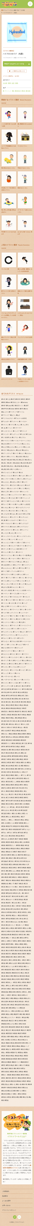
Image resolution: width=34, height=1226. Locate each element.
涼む (4, 915)
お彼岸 (11, 460)
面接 (20, 1078)
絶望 (23, 979)
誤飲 (4, 1033)
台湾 (4, 753)
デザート (21, 571)
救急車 (14, 848)
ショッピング (7, 543)
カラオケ (14, 485)
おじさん (11, 447)
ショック (20, 539)
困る (29, 762)
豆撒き (5, 1036)
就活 (13, 791)
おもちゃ (29, 453)
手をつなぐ (27, 829)
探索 (4, 845)
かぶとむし (6, 482)
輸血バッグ (25, 1046)
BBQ (4, 402)
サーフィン (23, 520)
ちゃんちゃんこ (7, 568)
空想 (4, 966)
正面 (4, 887)
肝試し (26, 992)
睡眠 (8, 957)
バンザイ (29, 609)
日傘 (19, 858)
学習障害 (20, 778)
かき (21, 472)
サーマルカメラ (7, 523)
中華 (15, 692)
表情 (21, 1021)
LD (14, 405)
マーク (22, 651)
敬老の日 (10, 852)
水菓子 (9, 896)
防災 (17, 1072)
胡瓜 (20, 995)
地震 (13, 766)
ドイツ (16, 578)
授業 (8, 842)
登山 (20, 947)
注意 (10, 906)
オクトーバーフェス (15, 444)
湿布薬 (26, 915)
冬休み (12, 724)
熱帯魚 (29, 931)
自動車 (12, 1001)
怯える (9, 817)
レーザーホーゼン (8, 676)
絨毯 (10, 979)
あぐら (13, 415)
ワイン (28, 683)
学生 (14, 778)
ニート (22, 587)
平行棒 (14, 801)
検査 (23, 880)
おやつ (5, 456)
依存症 (25, 711)
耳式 (21, 986)
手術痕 (21, 833)
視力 (17, 1024)
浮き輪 (14, 909)
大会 (29, 769)
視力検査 (23, 1024)
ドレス (28, 581)
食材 (20, 1087)
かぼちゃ (14, 482)
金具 (13, 1065)
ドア (4, 578)
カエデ (16, 472)
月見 (4, 871)
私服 (4, 963)
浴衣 (19, 909)
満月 (4, 919)
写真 (4, 724)
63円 (13, 399)
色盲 (13, 1005)
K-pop (9, 405)
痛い (13, 944)
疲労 (25, 941)
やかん (30, 660)
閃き (23, 1068)
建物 (28, 804)
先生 (25, 718)
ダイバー (5, 562)
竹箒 (17, 966)
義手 (29, 982)
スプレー (13, 552)
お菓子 (30, 463)
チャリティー (27, 565)
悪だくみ (11, 823)
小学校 (20, 788)
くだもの (13, 498)
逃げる (9, 1049)
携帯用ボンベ (11, 845)
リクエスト (6, 670)
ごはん (13, 514)
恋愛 (14, 817)
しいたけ (5, 533)
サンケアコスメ (23, 527)
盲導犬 (9, 954)
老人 (4, 986)
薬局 (28, 1014)
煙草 (20, 928)
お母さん (29, 460)
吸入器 (24, 753)
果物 (28, 874)
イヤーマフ (17, 428)
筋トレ (27, 966)
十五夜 (25, 743)
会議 (26, 705)
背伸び (15, 995)
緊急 (27, 979)
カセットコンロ (7, 476)
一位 (14, 686)
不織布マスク (17, 689)
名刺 (13, 753)
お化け (27, 456)
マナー (19, 654)
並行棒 (30, 689)
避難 (4, 1059)
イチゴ (12, 425)
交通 (10, 699)
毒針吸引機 (28, 890)
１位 (8, 399)
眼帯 (25, 954)
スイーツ (27, 543)
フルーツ (5, 638)
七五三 (19, 686)
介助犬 (27, 699)
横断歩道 (5, 884)
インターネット (7, 431)
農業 (4, 1049)
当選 (23, 807)
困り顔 (24, 762)
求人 (23, 896)
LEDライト (19, 405)
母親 (21, 890)
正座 (26, 884)
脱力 (8, 998)
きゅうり (5, 498)
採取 (13, 842)
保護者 (15, 715)
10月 (4, 399)
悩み (23, 820)
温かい (15, 915)
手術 (15, 833)
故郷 (4, 848)
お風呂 (5, 469)
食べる (13, 1084)
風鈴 (29, 1081)
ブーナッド (14, 625)
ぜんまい (5, 558)
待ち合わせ (6, 810)
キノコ (22, 488)
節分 (14, 970)
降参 (21, 1072)
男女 (15, 941)
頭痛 (8, 1081)
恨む (19, 817)
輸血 (19, 1046)
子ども (24, 775)
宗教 (8, 782)
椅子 (4, 880)
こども (25, 511)
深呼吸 (9, 915)
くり (20, 501)
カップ (29, 476)
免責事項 (5, 1196)
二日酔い (26, 695)
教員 (23, 848)
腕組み (17, 998)
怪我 (9, 83)
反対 (19, 750)
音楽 (29, 1078)
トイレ (22, 578)
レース (18, 676)
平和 (8, 801)
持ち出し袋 (6, 839)
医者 (14, 743)
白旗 (29, 947)
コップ (19, 511)
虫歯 (24, 1017)
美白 (20, 982)
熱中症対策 (12, 931)
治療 (26, 899)
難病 (19, 1075)
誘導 (29, 1030)
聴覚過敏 (5, 992)
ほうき (5, 648)
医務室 (22, 737)
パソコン (5, 603)
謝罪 (20, 1033)
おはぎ (19, 450)
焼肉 (13, 928)
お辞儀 (18, 466)
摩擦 (18, 845)
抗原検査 (13, 836)
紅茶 (27, 973)
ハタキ (12, 603)
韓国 (25, 1078)
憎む (27, 826)
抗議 (18, 836)
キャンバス (24, 492)
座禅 (17, 804)
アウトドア (6, 415)
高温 (10, 1097)
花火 (28, 1005)
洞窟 (29, 906)
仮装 (29, 702)
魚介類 (26, 1097)
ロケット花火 (14, 683)
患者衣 (18, 820)
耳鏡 (26, 986)
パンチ (5, 613)
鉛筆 (7, 1068)
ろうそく (5, 683)
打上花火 (5, 836)
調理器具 (10, 1033)
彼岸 (27, 807)
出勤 (26, 727)
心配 (12, 810)
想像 (4, 826)
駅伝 (25, 1091)
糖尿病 (9, 973)
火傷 (22, 919)
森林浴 (26, 877)
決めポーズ (10, 899)
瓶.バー (9, 938)
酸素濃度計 (25, 1062)
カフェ (21, 479)
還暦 (15, 1059)
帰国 (22, 797)
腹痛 (22, 998)
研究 (20, 957)
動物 (15, 734)
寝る (26, 785)
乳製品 (26, 692)
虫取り (19, 1017)
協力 (19, 746)
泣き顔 (15, 903)
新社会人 (28, 855)
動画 (20, 734)
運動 (8, 1052)
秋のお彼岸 (13, 963)
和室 (21, 756)
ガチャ (16, 476)
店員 (8, 804)
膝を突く (28, 998)
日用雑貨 (5, 864)
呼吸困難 (16, 756)
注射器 (5, 906)
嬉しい (18, 775)
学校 (10, 778)
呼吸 (10, 756)
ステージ (29, 546)
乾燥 (4, 695)
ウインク (24, 431)
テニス (15, 574)
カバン (15, 479)
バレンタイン (23, 606)
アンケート (14, 421)
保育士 (5, 715)
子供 (29, 775)
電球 (23, 1075)
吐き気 (18, 753)
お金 (27, 466)
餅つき (20, 1091)
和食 (10, 759)
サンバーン (24, 530)
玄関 (4, 938)
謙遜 (15, 1033)
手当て (11, 833)
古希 (28, 750)
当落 (18, 807)
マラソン (5, 657)
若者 (4, 1008)
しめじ (12, 533)
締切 (4, 982)
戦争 (11, 829)
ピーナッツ (6, 619)
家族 (8, 785)
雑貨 (14, 1075)
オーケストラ (7, 441)
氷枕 (14, 896)
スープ (21, 543)
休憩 (13, 705)
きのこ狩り (6, 492)
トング (22, 584)
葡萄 (4, 1014)
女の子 (26, 772)
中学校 (5, 692)
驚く (15, 1094)
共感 (29, 721)
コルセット (6, 517)
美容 (15, 982)
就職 (17, 791)
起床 (4, 1043)
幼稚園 (29, 801)
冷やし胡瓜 (25, 724)
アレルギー (6, 421)
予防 (8, 695)
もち (24, 660)
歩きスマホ (10, 887)
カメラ (25, 482)
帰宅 (26, 797)
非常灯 (15, 1078)
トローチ (15, 584)
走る (15, 1040)
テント (27, 574)
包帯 (4, 737)
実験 (19, 782)
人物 (21, 699)
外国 (8, 769)
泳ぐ (14, 906)
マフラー (26, 654)
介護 (4, 702)
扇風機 (16, 829)
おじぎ (5, 447)
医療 (4, 740)
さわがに (14, 527)
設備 (14, 1030)
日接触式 (5, 861)
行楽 (17, 1021)
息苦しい (5, 820)
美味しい (10, 982)
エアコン (16, 437)
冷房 (15, 727)
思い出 (26, 813)
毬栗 (4, 893)
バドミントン (13, 606)
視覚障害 (13, 1027)
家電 (13, 785)
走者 (20, 1040)
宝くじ (14, 782)
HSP (4, 405)
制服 (19, 731)
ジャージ (18, 533)
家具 (4, 785)
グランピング (13, 501)
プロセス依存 (15, 641)
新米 (4, 858)
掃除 (4, 842)
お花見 (24, 463)
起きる (26, 1040)
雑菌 (10, 1075)
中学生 (11, 692)
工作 (8, 797)
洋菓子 (20, 906)
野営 (4, 1065)
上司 (24, 686)
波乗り (9, 903)
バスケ (16, 600)
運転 (26, 1052)
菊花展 (23, 1008)
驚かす (11, 1094)
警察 (25, 1033)
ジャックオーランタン (10, 536)
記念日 (9, 1030)
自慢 (17, 1001)
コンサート (14, 517)
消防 (20, 912)
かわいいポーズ (13, 488)
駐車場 (5, 1094)
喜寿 (26, 759)
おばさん (26, 450)
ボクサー (11, 648)
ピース (13, 616)
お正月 (22, 460)
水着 (4, 896)
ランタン (5, 667)
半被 (30, 743)
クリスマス (26, 501)
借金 (25, 715)
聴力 (10, 989)
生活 (13, 83)
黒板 (7, 1100)
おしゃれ (27, 447)
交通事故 (16, 699)
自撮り (22, 1001)
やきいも (5, 664)
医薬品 (19, 743)
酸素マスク (16, 1062)
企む (4, 705)
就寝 (8, 791)
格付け (15, 877)
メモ (11, 660)
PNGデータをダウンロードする (14, 64)
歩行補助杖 (6, 890)
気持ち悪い (17, 893)
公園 (25, 721)
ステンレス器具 (15, 549)
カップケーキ (7, 479)
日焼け (12, 861)
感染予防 (10, 826)
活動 (8, 909)
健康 (29, 715)
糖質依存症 (16, 973)
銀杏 (11, 1068)
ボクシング (19, 648)
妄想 (8, 775)
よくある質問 (6, 1201)
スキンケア (13, 546)
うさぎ (23, 434)
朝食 (19, 871)
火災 (26, 919)
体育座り (5, 711)
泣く (20, 903)
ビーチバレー (27, 616)
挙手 (17, 839)
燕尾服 (5, 935)
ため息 (5, 565)
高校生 (5, 1097)
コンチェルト (24, 517)
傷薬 (20, 718)
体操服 (14, 708)
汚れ (4, 899)
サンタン (17, 530)
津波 (4, 909)
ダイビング (13, 562)
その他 (5, 83)
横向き (29, 880)
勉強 (11, 734)
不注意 (5, 689)
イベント (10, 428)
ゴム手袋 (27, 514)
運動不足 (14, 1052)
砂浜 (16, 957)
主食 (20, 692)
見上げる (11, 1024)
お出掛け (20, 456)
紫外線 (17, 976)
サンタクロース (7, 530)
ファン (15, 629)
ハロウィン (6, 609)
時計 (15, 868)
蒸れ (8, 1014)
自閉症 (5, 1005)
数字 (15, 852)
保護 (10, 715)
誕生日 (24, 1030)
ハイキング (6, 597)
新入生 (15, 855)
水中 (27, 893)
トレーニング (13, 581)
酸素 (10, 1062)
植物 (14, 880)
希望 (17, 797)
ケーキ (12, 504)
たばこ (21, 562)
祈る (11, 960)
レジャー (18, 680)
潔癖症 (14, 919)
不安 (29, 686)
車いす (29, 1043)
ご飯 (4, 520)
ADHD (19, 399)
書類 (29, 868)
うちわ (29, 434)
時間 (20, 868)
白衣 (8, 950)
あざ (18, 415)
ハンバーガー (24, 613)
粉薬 (4, 973)
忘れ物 (18, 810)
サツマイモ (6, 527)
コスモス (13, 511)
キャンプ (5, 495)
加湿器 (24, 731)
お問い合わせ (6, 1205)
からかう (21, 485)
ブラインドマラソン (9, 635)
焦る (8, 928)
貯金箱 (27, 1036)
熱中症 (5, 931)
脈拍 (4, 998)
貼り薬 (11, 1040)
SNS (17, 409)
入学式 (11, 721)
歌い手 (12, 884)
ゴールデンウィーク (23, 507)
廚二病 (23, 804)
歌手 (17, 884)
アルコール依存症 (21, 418)
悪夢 (17, 823)
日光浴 (24, 858)
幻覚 (23, 801)
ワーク (22, 683)
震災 (4, 1078)
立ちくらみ (10, 966)
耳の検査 (16, 986)
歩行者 (28, 887)
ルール (18, 673)
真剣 (20, 954)
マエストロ (6, 654)
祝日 (25, 960)
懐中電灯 (5, 829)
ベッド (5, 644)
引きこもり (6, 807)
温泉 (20, 915)
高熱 (14, 1097)
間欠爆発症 (6, 1072)
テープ (5, 571)
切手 (10, 731)
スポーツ (20, 552)
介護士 (9, 702)
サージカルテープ (12, 520)
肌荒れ (20, 992)
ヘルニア (20, 644)
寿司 (14, 788)
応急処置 (24, 810)
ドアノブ (10, 578)
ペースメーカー (26, 641)
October (12, 409)
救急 (8, 848)
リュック (5, 673)
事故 (20, 695)
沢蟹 (17, 899)
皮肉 (17, 950)
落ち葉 (15, 1011)
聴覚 (29, 989)
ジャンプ (5, 539)
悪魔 (21, 823)
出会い (21, 727)
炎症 (26, 922)
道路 (8, 1056)
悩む (27, 820)
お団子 (5, 460)
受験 (23, 750)
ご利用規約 (5, 1191)
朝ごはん (13, 871)
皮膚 (26, 950)
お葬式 (5, 466)
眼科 (29, 954)
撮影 (23, 845)
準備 (8, 919)
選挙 (26, 1056)
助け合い (5, 734)
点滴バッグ (20, 925)
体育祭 (12, 711)
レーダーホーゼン (8, 680)
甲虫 (27, 938)
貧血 (22, 1036)
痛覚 (22, 944)
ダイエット (26, 558)
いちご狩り (25, 425)
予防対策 (14, 695)
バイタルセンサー (16, 597)
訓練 (27, 1027)
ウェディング (15, 434)
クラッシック (26, 498)
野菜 (8, 1065)
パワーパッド (7, 91)
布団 (13, 797)
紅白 (23, 973)
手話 (26, 833)
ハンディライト (13, 613)
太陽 (14, 772)
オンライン (12, 456)
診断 (19, 1030)
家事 (28, 782)
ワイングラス (7, 686)
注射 (25, 903)
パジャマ (10, 600)
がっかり (23, 476)
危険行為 (5, 750)
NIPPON (5, 409)
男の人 (5, 941)
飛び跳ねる (6, 1084)
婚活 (13, 775)
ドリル (5, 581)
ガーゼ (14, 469)
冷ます (18, 724)
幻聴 (19, 801)
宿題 (17, 785)
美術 (25, 982)
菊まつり (16, 1008)
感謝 (23, 826)
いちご (18, 425)
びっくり (15, 622)
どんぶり (29, 584)
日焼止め (27, 861)
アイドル (21, 412)
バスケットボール (26, 600)
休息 (8, 705)
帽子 (4, 801)
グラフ (5, 501)
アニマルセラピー (8, 418)
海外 (26, 909)
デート (28, 568)
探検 (28, 842)
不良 (24, 689)
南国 (23, 746)
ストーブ (24, 549)
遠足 (22, 1056)
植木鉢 (9, 880)
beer (8, 402)
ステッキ (5, 549)
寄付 (22, 785)
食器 (15, 1087)
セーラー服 (23, 555)
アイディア (13, 412)
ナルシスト (14, 587)
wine (26, 409)
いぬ (4, 428)
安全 (4, 782)
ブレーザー (13, 638)
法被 (4, 903)
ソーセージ (13, 558)
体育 (25, 708)
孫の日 (27, 778)
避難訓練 (10, 1059)
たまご (27, 562)
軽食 (14, 1046)
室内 (23, 782)
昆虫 (11, 864)
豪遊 (13, 1036)
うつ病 (5, 437)
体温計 (20, 708)
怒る (20, 813)
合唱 (8, 753)
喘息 (22, 759)
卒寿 (4, 746)
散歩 (4, 852)
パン (22, 609)
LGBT (27, 405)
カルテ (28, 485)
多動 (13, 769)
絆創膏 (28, 91)
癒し (26, 944)
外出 (4, 769)
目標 (4, 954)
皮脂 (22, 950)
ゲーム (18, 504)
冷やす (5, 727)
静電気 (9, 1078)
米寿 (23, 970)
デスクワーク (7, 574)
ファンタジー (23, 629)
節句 (19, 970)
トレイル (21, 581)
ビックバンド (7, 622)
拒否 (23, 836)
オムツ (22, 453)
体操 (8, 708)
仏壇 (14, 702)
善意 (14, 759)
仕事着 (24, 702)
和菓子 (5, 759)
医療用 (24, 740)
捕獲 (26, 839)
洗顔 (25, 906)
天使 (10, 772)
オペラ (16, 453)
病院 (4, 944)
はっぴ (5, 606)
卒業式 (14, 746)
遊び (28, 1049)
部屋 (20, 1059)
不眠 (10, 689)
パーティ (28, 590)
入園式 (5, 721)
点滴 (4, 925)
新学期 (21, 855)
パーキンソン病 (19, 590)
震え (28, 1075)
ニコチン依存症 (7, 590)
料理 (10, 855)
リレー (12, 673)
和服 (26, 756)
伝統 (4, 708)
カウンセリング (7, 472)
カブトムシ (28, 479)
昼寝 (11, 868)
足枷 (13, 1043)
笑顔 (21, 966)
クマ (18, 498)
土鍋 (8, 766)
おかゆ (5, 444)
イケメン (5, 425)
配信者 (5, 1062)
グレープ (5, 504)
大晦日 (5, 772)
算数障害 (8, 970)
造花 (23, 1049)
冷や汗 (11, 727)
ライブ (22, 664)
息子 (23, 817)
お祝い (5, 463)
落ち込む (21, 1011)
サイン (16, 523)
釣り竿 (23, 1065)
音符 (4, 1081)
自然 (27, 1001)
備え (13, 718)
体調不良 (18, 711)
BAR (28, 399)
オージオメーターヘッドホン (22, 441)
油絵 (21, 899)
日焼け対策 (19, 861)
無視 (4, 928)
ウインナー (6, 434)
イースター (23, 421)
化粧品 (16, 737)
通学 (19, 1049)
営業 (10, 762)
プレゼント (6, 641)
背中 (10, 995)
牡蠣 (10, 935)
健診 (4, 718)
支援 (27, 845)
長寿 (19, 1068)
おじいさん (26, 444)
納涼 (8, 976)
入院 (20, 721)
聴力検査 (16, 989)
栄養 (7, 877)
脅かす (26, 995)
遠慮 (17, 1056)
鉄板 (28, 1065)
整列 (20, 852)
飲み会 (26, 1087)
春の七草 (26, 864)
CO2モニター (16, 402)
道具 (4, 1056)
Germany (25, 402)
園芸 (4, 766)
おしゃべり (19, 447)
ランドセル (13, 667)
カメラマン (6, 485)
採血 (17, 842)
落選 (27, 1011)
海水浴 (5, 912)
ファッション (7, 629)
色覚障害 (19, 1005)
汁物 (19, 896)
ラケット (29, 664)
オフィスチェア (7, 453)
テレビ (21, 574)
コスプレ (5, 511)
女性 (4, 775)
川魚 (4, 797)
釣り (17, 1065)
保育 (30, 711)
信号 (20, 715)
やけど (12, 664)
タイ (20, 558)
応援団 (5, 813)
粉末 (28, 970)
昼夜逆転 (5, 868)
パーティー (6, 594)
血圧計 (12, 1021)
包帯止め (10, 737)
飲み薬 (11, 1091)
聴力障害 (23, 989)
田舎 (22, 938)
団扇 (19, 762)
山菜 (17, 794)
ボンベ (16, 651)
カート (20, 469)
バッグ (25, 603)
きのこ (28, 488)
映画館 (16, 864)
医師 (27, 737)
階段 (26, 1072)
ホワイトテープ (7, 651)
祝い (20, 960)
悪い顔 (5, 823)
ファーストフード (25, 625)
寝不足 (5, 788)
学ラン (5, 778)
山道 (21, 794)
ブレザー (21, 638)
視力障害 (5, 1027)
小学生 (26, 788)
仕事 (19, 702)
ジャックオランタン (24, 536)
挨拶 (21, 839)
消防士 (26, 912)
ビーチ (19, 616)
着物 (4, 957)
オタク (5, 450)
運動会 (21, 1052)
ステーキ (21, 546)
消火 (15, 912)
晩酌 (25, 868)
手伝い (5, 833)
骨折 (20, 1094)
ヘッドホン (12, 644)
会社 (17, 705)
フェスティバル (7, 632)
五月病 (5, 699)
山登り (12, 794)
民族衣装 (10, 893)
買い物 (5, 1040)
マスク (13, 654)
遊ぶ (4, 1052)
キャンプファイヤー (16, 495)
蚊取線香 (5, 1021)
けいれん (5, 507)
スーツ (15, 543)
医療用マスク (7, 743)
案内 (20, 877)
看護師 (15, 954)
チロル (22, 568)
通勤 (14, 1049)
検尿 (19, 880)
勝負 (29, 734)
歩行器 (22, 887)
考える (9, 986)
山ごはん (5, 794)
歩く (17, 887)
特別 (21, 935)
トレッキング (7, 584)
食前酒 (11, 1087)
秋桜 (20, 963)
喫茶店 (5, 762)
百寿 (13, 950)
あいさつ (5, 412)
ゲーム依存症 (26, 504)
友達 (14, 750)
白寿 (25, 947)
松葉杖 (19, 874)
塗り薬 (18, 766)
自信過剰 (5, 1001)
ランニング (22, 667)
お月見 (16, 460)
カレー (5, 488)
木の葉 (27, 871)
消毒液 (11, 912)
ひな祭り (23, 622)
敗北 (19, 848)
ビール (13, 619)
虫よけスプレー (11, 1017)
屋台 (22, 791)
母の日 (16, 890)
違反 (13, 1056)
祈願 (15, 960)
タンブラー (17, 565)
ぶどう (23, 632)
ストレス (5, 552)
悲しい (27, 823)
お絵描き (17, 463)
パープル (14, 594)
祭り (29, 960)
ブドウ (29, 632)
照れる (26, 928)
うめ (10, 437)
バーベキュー (23, 594)
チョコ (16, 568)
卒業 (8, 746)
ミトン (23, 657)
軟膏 (10, 1046)
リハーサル (14, 670)
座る (13, 804)
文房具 (5, 855)
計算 (23, 1027)
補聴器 (5, 1024)
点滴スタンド (11, 925)
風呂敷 (14, 1081)
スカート (5, 546)
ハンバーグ (6, 616)
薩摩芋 (17, 1014)
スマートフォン (7, 555)
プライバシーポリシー (9, 1210)
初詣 (14, 731)
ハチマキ (18, 603)
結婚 (28, 976)
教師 (28, 848)
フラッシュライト (22, 635)
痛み (17, 944)
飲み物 (5, 1091)
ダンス (11, 565)
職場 (11, 992)
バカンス (27, 597)
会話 (22, 705)
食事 (30, 1084)
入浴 (15, 721)
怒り (10, 813)
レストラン (26, 680)
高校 (25, 1094)
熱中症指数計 (21, 931)
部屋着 (26, 1059)
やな (17, 664)
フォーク (17, 632)
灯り (4, 922)
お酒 (23, 466)
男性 (20, 941)
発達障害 (14, 947)
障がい (5, 1075)
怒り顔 (15, 813)
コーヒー (13, 507)
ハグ (4, 600)
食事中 (5, 1087)
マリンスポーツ (15, 657)
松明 (13, 874)
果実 (23, 874)
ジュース (13, 539)
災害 (8, 922)
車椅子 (5, 1046)
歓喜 (21, 884)
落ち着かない (7, 1011)
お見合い (11, 466)
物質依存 (16, 935)
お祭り (11, 463)
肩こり (5, 995)
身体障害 (19, 1043)
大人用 (24, 769)
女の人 (20, 772)
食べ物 (19, 1084)
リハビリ (23, 670)
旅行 (11, 858)
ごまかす (20, 514)
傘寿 (8, 718)
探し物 (23, 842)
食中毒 (25, 1084)
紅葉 (4, 976)
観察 (18, 1027)
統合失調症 (16, 979)
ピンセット (6, 625)
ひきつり (20, 619)
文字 (25, 852)
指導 (12, 839)
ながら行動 (6, 587)
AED (23, 399)
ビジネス (27, 619)
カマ (20, 482)
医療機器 (17, 740)
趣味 (8, 1043)
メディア (5, 660)
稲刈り (29, 963)
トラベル (29, 578)
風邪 (25, 1081)
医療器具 (18, 91)
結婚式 (5, 979)
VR (22, 409)
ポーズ (27, 644)
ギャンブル (27, 495)
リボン (29, 670)
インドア (17, 431)
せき (30, 555)
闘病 (12, 1072)
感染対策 (17, 826)
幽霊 (4, 804)
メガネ (29, 657)
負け (17, 1036)
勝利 (25, 734)
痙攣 (8, 944)
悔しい (12, 820)
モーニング (17, 660)
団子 (14, 762)
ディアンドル (13, 571)
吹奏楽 (5, 756)
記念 (4, 1030)
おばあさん (12, 450)
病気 (16, 83)
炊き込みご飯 (16, 922)
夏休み (27, 766)
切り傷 (5, 731)
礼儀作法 (5, 960)
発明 (8, 947)
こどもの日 (6, 514)
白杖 (4, 950)
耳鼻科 (5, 989)
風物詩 (20, 1081)
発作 (4, 947)
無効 (27, 925)
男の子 (11, 941)
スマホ (16, 555)
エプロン (23, 437)
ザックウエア (24, 523)
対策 (10, 788)
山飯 (26, 794)
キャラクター (15, 492)
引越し (13, 807)
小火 (4, 791)
